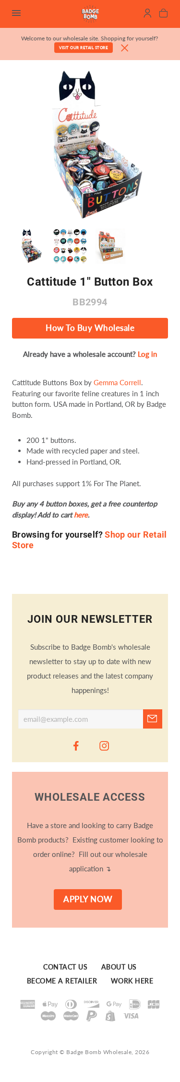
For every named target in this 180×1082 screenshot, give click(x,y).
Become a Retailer (62, 981)
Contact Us (65, 967)
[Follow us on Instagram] (104, 745)
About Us (119, 967)
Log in (147, 354)
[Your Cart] (163, 14)
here (81, 514)
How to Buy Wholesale (90, 328)
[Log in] (148, 14)
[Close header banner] (125, 48)
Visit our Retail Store (83, 47)
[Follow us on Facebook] (75, 745)
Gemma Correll (117, 382)
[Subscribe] (152, 719)
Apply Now (88, 899)
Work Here (132, 981)
